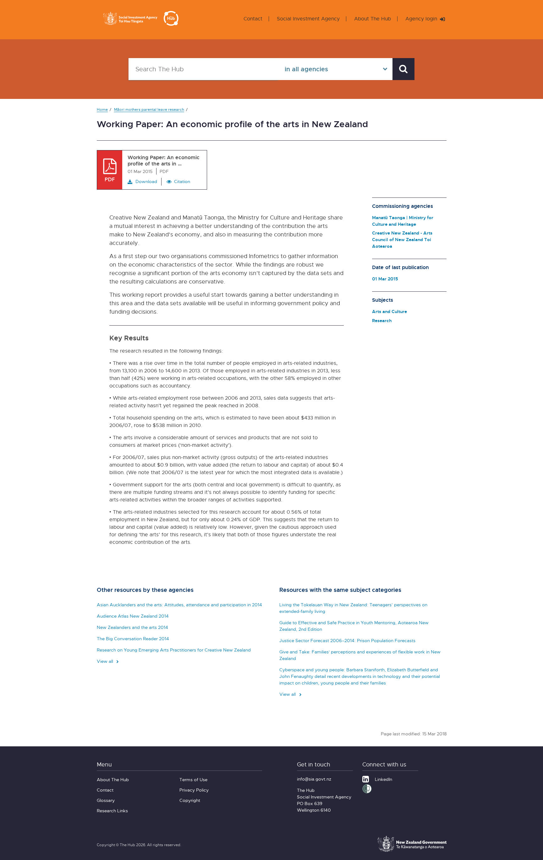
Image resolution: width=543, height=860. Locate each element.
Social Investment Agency (308, 19)
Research (382, 320)
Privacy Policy (194, 789)
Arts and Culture (389, 311)
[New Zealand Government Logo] (412, 850)
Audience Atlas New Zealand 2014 (133, 616)
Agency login (422, 19)
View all (105, 661)
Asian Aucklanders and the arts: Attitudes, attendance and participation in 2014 (179, 604)
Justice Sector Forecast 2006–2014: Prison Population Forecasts (347, 640)
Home (102, 109)
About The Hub (372, 19)
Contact (253, 19)
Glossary (106, 800)
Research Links (112, 810)
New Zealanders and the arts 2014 (132, 627)
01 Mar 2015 (385, 278)
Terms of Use (193, 779)
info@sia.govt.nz (314, 779)
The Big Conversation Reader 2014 (133, 638)
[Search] (403, 69)
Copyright (189, 800)
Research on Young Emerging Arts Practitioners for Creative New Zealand (174, 649)
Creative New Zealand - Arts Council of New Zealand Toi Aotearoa (402, 239)
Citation (182, 181)
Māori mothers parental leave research (149, 109)
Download (146, 181)
